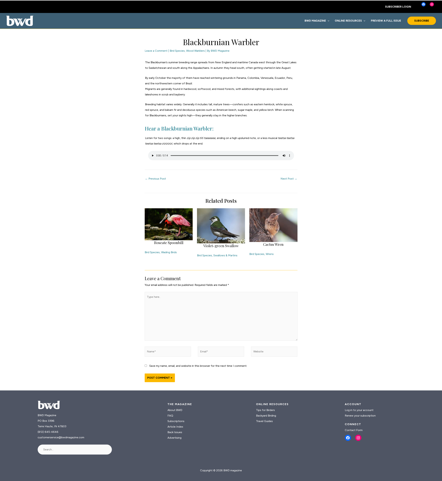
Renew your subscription (360, 415)
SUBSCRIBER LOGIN (398, 6)
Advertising (174, 437)
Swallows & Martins (225, 255)
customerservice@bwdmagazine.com (61, 437)
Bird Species (177, 50)
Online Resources (348, 20)
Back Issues (174, 432)
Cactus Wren (273, 244)
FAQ (170, 415)
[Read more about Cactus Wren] (273, 224)
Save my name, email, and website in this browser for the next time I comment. (198, 365)
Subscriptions (175, 421)
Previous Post (155, 178)
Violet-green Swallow (221, 245)
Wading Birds (169, 252)
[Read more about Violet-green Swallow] (221, 225)
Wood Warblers (195, 50)
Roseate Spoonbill (168, 242)
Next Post (289, 178)
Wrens (270, 254)
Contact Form (354, 430)
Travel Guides (264, 421)
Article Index (175, 426)
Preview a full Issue (386, 20)
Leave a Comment (156, 50)
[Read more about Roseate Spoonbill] (169, 224)
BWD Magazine (315, 20)
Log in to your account (359, 410)
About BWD (174, 410)
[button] (327, 21)
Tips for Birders (265, 410)
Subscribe (421, 20)
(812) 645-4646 (48, 431)
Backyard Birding (266, 415)
